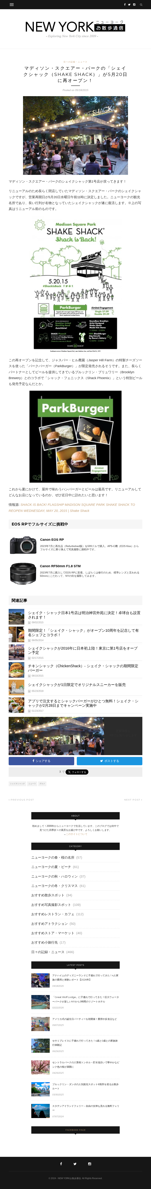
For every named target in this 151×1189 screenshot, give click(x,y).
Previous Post (22, 799)
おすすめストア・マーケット (52, 933)
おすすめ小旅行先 (44, 942)
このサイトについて (76, 834)
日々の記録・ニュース (75, 61)
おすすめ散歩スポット (47, 895)
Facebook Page (76, 1130)
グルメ (42, 783)
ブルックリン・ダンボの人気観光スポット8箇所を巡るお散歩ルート (85, 1086)
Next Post (132, 799)
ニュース (32, 783)
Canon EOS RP (52, 539)
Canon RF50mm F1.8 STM (60, 566)
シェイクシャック (17, 783)
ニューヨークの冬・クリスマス (54, 886)
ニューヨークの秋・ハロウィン (54, 876)
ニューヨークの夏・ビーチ (51, 867)
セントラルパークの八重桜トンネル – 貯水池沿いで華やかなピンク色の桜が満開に (85, 1064)
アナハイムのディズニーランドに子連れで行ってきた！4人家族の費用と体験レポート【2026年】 (85, 977)
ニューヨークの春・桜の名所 (52, 857)
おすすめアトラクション (49, 924)
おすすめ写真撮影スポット (51, 905)
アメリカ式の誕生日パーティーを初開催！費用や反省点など (84, 1018)
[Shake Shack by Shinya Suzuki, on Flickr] (75, 135)
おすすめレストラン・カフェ (52, 914)
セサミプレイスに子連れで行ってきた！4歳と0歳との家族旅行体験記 (85, 1042)
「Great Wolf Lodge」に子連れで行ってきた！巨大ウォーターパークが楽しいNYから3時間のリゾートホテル (85, 999)
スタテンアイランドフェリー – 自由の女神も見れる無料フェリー (85, 1108)
